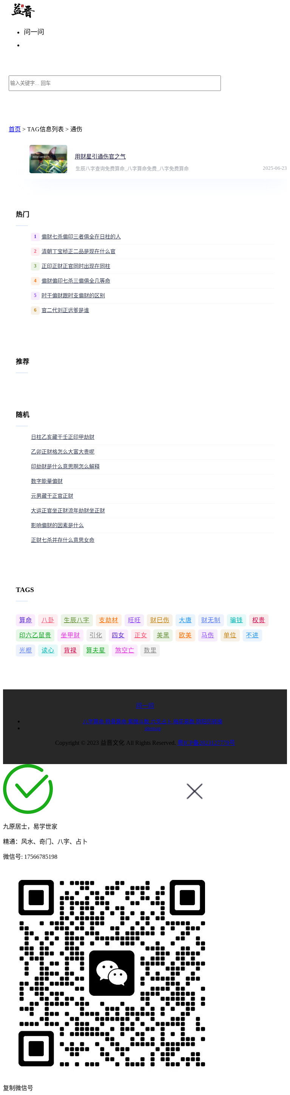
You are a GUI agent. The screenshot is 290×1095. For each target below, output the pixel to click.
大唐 (185, 620)
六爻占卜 (162, 721)
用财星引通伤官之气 (100, 157)
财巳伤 (160, 620)
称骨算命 (116, 721)
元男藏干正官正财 (52, 496)
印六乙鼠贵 (35, 635)
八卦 (48, 620)
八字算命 (94, 721)
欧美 (185, 635)
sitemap (153, 728)
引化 (95, 635)
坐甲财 (70, 635)
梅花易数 (184, 721)
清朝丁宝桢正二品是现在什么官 (79, 251)
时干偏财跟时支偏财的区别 (73, 295)
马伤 (207, 635)
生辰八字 (76, 620)
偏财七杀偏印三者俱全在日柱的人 (81, 237)
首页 (15, 129)
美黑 (163, 635)
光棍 (25, 650)
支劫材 (108, 620)
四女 (118, 635)
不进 (252, 635)
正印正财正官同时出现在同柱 (76, 266)
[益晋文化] (48, 16)
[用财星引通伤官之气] (48, 159)
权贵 (258, 620)
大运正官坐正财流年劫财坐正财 (68, 511)
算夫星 (95, 650)
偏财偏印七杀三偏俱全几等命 (76, 281)
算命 (25, 620)
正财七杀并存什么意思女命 (62, 540)
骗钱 (236, 620)
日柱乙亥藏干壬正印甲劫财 (62, 437)
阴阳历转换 (209, 721)
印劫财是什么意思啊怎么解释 (65, 466)
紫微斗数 (139, 721)
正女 (140, 635)
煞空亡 (124, 650)
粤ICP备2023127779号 (206, 743)
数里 (150, 650)
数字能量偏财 (47, 481)
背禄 (70, 650)
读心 (48, 650)
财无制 (211, 620)
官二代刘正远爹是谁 (65, 310)
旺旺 (134, 620)
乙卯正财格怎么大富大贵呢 (62, 452)
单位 (230, 635)
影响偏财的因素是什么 (57, 525)
